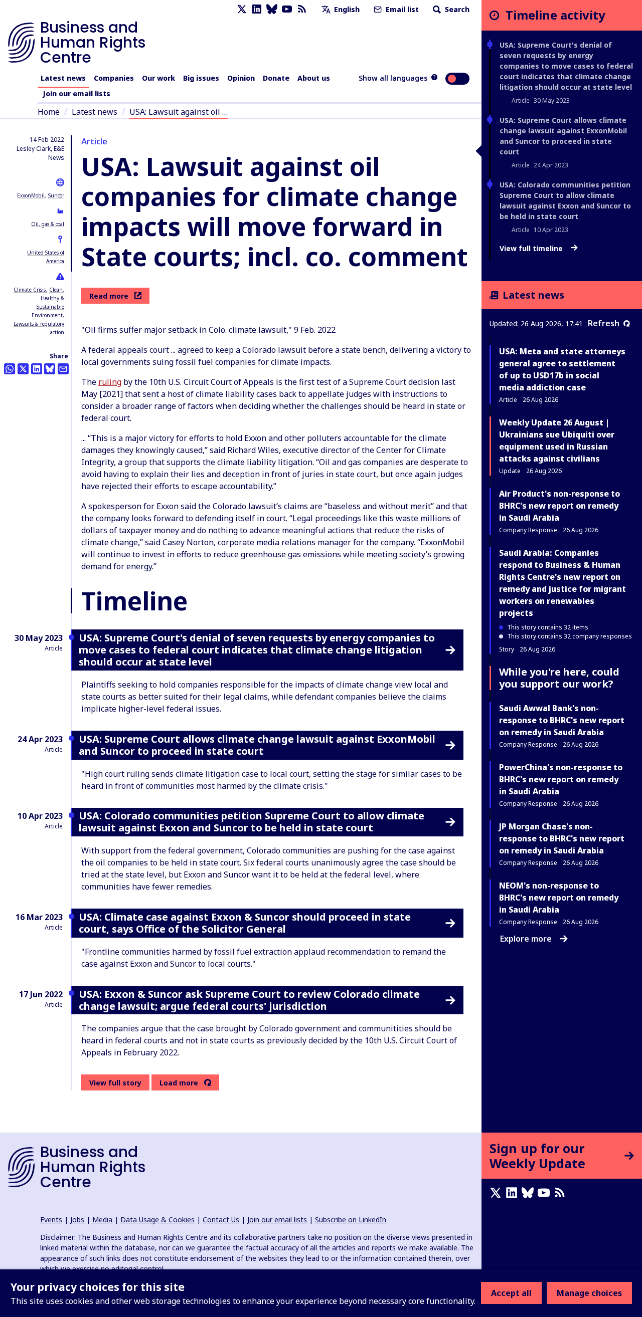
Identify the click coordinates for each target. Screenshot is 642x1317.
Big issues (201, 78)
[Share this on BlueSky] (49, 368)
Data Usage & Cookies (157, 1219)
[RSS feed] (302, 9)
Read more (108, 296)
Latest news (63, 78)
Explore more (526, 938)
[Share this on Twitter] (23, 368)
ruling (109, 381)
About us (313, 78)
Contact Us (221, 1219)
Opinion (241, 78)
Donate (276, 78)
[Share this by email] (63, 368)
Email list (401, 9)
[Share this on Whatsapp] (9, 368)
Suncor (56, 195)
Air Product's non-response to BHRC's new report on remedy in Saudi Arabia (559, 505)
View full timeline (532, 248)
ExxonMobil (31, 195)
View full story (115, 1082)
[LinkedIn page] (257, 9)
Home (49, 111)
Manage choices (589, 1292)
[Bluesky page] (272, 9)
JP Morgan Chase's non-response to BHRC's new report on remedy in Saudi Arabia (561, 838)
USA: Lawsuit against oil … (178, 111)
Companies (114, 78)
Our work (158, 78)
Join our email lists (76, 93)
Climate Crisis (30, 289)
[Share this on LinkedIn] (36, 368)
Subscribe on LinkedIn (350, 1219)
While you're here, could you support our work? (559, 678)
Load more (178, 1082)
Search (456, 9)
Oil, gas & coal (47, 224)
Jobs (77, 1219)
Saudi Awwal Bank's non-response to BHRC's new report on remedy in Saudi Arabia (561, 720)
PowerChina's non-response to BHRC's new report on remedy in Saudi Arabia (560, 779)
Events (51, 1219)
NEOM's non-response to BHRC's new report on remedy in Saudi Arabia (558, 897)
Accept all (511, 1292)
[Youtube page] (287, 9)
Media (102, 1219)
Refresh (603, 323)
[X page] (242, 9)
